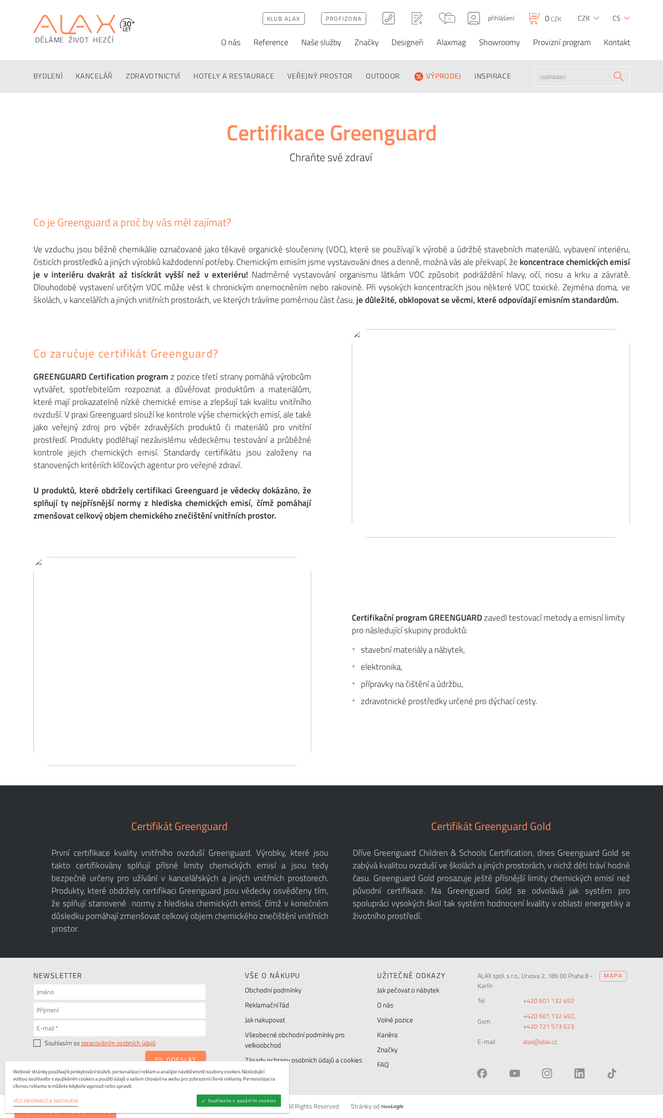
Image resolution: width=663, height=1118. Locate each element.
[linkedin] (579, 1073)
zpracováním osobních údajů (118, 1043)
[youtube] (514, 1073)
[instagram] (547, 1073)
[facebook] (482, 1073)
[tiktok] (612, 1073)
